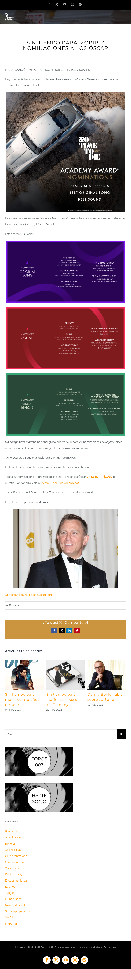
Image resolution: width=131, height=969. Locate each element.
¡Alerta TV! (11, 831)
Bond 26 (10, 843)
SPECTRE (11, 923)
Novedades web (15, 905)
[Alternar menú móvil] (124, 16)
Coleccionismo (14, 862)
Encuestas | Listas (16, 880)
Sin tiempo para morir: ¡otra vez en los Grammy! (63, 699)
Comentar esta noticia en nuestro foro (29, 595)
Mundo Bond (13, 899)
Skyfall (9, 917)
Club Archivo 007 (16, 856)
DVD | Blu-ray (13, 874)
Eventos (10, 886)
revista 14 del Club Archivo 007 (59, 483)
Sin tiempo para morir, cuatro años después (22, 699)
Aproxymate (110, 947)
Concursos (12, 868)
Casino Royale (14, 849)
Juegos (9, 893)
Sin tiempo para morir (18, 911)
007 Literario (13, 837)
